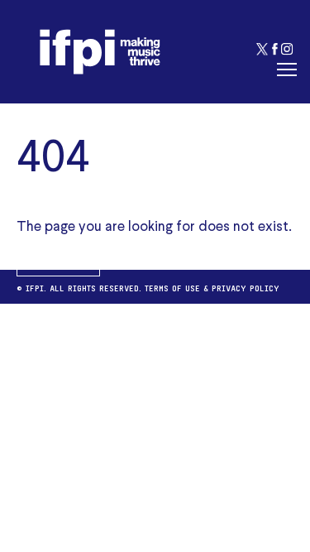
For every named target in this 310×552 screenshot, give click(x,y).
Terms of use (172, 286)
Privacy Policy (245, 286)
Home (58, 262)
